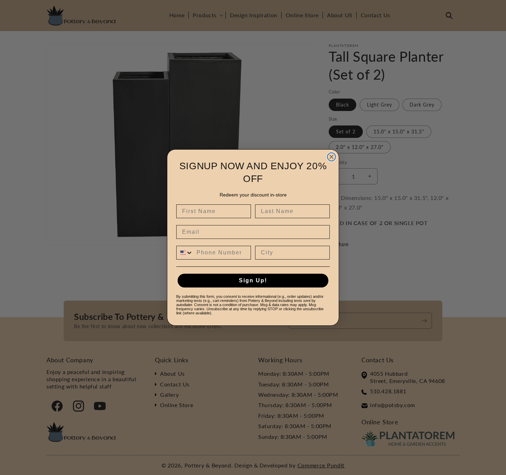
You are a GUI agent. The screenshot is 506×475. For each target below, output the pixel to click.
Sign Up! (253, 280)
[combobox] (185, 252)
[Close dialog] (331, 157)
